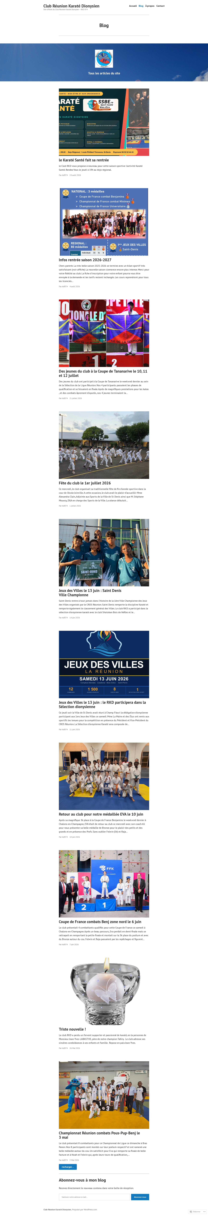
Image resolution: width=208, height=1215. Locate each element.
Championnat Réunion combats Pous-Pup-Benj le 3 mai (99, 1135)
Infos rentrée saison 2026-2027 (85, 259)
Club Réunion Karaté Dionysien (71, 6)
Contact (160, 6)
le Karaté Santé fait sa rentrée (84, 159)
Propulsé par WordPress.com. (84, 1209)
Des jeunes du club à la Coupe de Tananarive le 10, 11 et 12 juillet (103, 373)
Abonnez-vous (140, 1197)
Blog (141, 6)
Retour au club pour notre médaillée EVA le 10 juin (101, 814)
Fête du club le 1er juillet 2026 (85, 482)
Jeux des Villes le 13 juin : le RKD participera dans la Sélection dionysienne (102, 704)
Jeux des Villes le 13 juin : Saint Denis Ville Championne (90, 592)
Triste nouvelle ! (72, 1029)
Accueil (133, 6)
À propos (149, 6)
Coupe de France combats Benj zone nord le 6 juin (100, 921)
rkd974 (65, 175)
